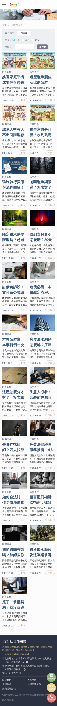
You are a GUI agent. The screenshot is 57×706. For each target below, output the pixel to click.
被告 (37, 40)
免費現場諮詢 (9, 688)
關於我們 (6, 679)
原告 (27, 40)
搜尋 (44, 47)
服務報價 (6, 684)
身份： (8, 40)
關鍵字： (9, 46)
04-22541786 (15, 673)
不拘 (18, 40)
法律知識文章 (34, 684)
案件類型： (10, 33)
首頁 (4, 25)
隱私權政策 (8, 699)
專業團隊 (31, 679)
